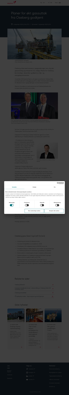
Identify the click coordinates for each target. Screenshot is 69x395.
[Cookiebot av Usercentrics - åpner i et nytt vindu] (58, 183)
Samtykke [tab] (14, 187)
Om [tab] (55, 187)
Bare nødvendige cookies (34, 210)
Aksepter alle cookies (54, 210)
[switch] (27, 205)
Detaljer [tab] (34, 187)
